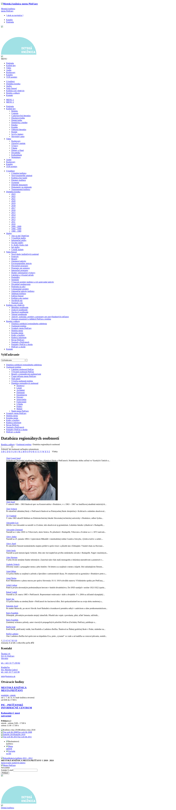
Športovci (20, 385)
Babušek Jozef (12, 606)
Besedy (14, 259)
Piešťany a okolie (18, 347)
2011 (13, 222)
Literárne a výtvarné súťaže (22, 275)
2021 (13, 199)
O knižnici (10, 81)
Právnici (19, 397)
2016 (13, 210)
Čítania (14, 148)
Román (14, 132)
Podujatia (10, 22)
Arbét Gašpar (11, 585)
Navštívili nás (16, 300)
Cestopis (14, 113)
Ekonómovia (21, 395)
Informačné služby (18, 240)
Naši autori (15, 379)
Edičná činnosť (17, 296)
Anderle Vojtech (12, 564)
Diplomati (20, 392)
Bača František (12, 613)
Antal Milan (11, 571)
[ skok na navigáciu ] (14, 15)
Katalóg (9, 20)
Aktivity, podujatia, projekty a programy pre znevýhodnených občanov (40, 317)
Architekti (20, 390)
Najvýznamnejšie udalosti (21, 175)
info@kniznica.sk (8, 676)
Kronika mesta (17, 333)
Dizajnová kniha (18, 118)
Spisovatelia (21, 399)
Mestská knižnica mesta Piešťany (8, 10)
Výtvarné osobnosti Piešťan (22, 372)
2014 (13, 215)
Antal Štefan (11, 578)
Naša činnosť (11, 88)
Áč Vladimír (11, 516)
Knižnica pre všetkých (15, 91)
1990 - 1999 (16, 229)
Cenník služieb (17, 249)
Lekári (19, 388)
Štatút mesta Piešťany (20, 411)
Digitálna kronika (13, 84)
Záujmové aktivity (18, 261)
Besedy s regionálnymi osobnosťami (26, 374)
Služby (9, 86)
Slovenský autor (17, 136)
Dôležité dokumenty (19, 185)
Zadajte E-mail (7, 770)
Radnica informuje (18, 337)
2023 (13, 194)
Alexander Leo (12, 523)
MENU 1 (10, 100)
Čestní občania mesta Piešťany (23, 376)
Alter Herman (11, 557)
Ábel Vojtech (11, 509)
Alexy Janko (11, 537)
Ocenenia (15, 182)
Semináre (15, 280)
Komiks (14, 127)
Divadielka (15, 153)
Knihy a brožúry (18, 335)
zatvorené (6, 715)
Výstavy (14, 146)
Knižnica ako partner (19, 298)
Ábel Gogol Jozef (13, 458)
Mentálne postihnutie (19, 307)
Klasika (14, 125)
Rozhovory (10, 72)
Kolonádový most (10, 713)
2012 (13, 219)
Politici (19, 406)
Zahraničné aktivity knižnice (22, 291)
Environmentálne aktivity (21, 263)
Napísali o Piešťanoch (20, 342)
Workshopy (16, 157)
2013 (13, 217)
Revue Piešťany (17, 340)
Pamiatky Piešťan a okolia (22, 344)
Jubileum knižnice (18, 293)
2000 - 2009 (16, 226)
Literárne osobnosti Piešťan (22, 369)
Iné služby (15, 247)
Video (8, 68)
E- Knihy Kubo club (19, 245)
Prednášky (15, 277)
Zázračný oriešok (18, 143)
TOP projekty (11, 77)
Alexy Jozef (11, 543)
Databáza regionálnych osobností (24, 383)
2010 (13, 224)
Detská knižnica (7, 808)
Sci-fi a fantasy (17, 134)
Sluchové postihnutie (19, 312)
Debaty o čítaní (17, 150)
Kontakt (9, 95)
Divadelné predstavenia (20, 284)
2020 (13, 201)
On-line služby (17, 243)
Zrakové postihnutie (19, 310)
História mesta (17, 330)
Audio (8, 70)
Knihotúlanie (16, 155)
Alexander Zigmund (14, 530)
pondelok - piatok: (8, 695)
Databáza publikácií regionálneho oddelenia (29, 324)
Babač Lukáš (11, 592)
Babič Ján (10, 599)
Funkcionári (21, 402)
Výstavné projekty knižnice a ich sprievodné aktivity (32, 282)
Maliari (19, 409)
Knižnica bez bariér (19, 178)
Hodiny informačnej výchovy (23, 273)
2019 (13, 203)
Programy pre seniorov (20, 268)
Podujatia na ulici (18, 287)
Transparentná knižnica (20, 189)
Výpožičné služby (18, 238)
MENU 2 (10, 102)
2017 (13, 208)
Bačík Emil (10, 627)
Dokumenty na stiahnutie (21, 187)
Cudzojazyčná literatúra (21, 116)
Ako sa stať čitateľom (20, 236)
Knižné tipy (11, 65)
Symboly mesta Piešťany (21, 328)
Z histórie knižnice (18, 173)
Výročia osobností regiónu (22, 381)
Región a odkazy (13, 93)
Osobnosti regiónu (18, 326)
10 (16, 640)
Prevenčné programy (19, 266)
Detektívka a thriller (19, 122)
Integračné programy (19, 270)
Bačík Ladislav (12, 634)
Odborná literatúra (18, 129)
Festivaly (15, 256)
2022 (13, 196)
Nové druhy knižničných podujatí (25, 254)
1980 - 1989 (16, 231)
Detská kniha (16, 120)
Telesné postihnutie (19, 314)
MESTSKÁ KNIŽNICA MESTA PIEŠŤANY (14, 689)
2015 (13, 212)
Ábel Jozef (10, 502)
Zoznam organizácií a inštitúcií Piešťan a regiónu (31, 319)
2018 (13, 206)
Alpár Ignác (11, 550)
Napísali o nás (17, 303)
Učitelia (19, 404)
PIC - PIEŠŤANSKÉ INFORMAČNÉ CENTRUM (16, 706)
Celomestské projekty (20, 289)
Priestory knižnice (18, 180)
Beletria (14, 111)
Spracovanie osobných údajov (13, 763)
